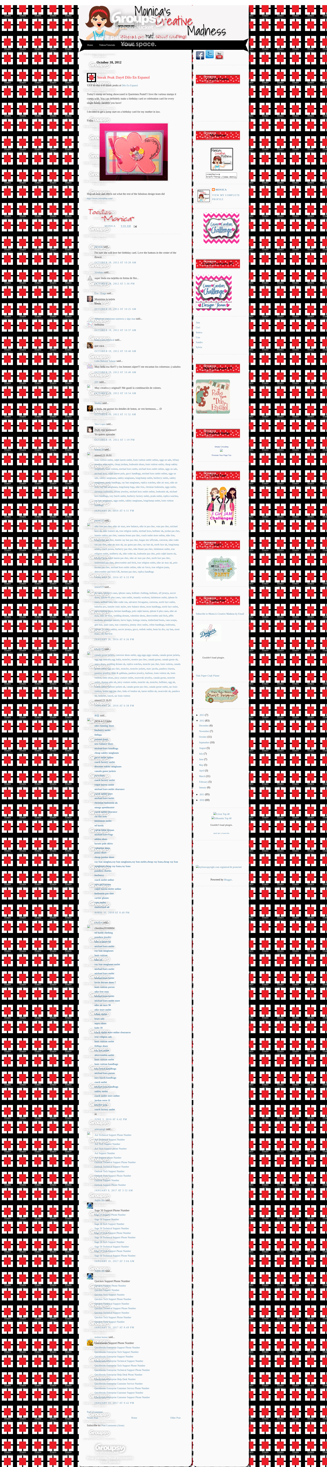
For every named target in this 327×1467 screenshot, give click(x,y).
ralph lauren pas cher (118, 558)
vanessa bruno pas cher (129, 535)
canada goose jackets (104, 655)
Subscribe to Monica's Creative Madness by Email (220, 614)
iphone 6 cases (110, 593)
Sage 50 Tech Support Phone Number (113, 1233)
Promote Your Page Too (221, 455)
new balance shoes (136, 606)
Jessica (199, 332)
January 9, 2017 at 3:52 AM (114, 1190)
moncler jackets (137, 668)
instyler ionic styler (116, 606)
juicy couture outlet (123, 677)
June (201, 759)
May (201, 765)
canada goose (154, 659)
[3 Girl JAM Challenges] (221, 524)
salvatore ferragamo (138, 602)
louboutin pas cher (146, 553)
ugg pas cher (113, 668)
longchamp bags (126, 487)
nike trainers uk (110, 531)
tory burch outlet (118, 496)
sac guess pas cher (132, 544)
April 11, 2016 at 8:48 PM (112, 912)
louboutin (170, 624)
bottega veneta (140, 620)
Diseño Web (225, 833)
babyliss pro (100, 606)
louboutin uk (162, 491)
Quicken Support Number (107, 1290)
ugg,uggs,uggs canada (147, 655)
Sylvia (199, 347)
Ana (198, 322)
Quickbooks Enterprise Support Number (114, 1356)
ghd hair (99, 624)
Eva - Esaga (100, 293)
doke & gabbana (119, 673)
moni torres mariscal (104, 340)
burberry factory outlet (138, 496)
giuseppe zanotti (111, 620)
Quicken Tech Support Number (110, 1294)
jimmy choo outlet (139, 624)
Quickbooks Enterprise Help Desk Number (115, 1379)
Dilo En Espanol (130, 85)
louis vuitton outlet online (145, 460)
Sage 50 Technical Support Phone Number (115, 1237)
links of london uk (131, 691)
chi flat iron (106, 634)
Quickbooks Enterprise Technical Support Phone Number (122, 1370)
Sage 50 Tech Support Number (109, 1224)
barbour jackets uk (116, 687)
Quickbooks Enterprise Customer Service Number (119, 1383)
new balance (132, 526)
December (204, 725)
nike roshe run (120, 602)
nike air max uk (115, 544)
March (202, 776)
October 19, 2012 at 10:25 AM (115, 309)
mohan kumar (101, 1337)
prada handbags (113, 482)
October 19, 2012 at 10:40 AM (115, 351)
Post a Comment (95, 1412)
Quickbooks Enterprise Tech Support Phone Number (120, 1365)
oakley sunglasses (107, 478)
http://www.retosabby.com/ (100, 198)
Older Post (175, 1418)
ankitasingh (100, 1129)
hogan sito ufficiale (148, 540)
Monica (110, 226)
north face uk (160, 544)
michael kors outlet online (151, 469)
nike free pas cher (103, 526)
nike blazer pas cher (142, 549)
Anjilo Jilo (100, 1200)
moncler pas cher (151, 664)
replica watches (148, 482)
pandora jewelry (102, 673)
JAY (97, 382)
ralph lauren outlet (123, 460)
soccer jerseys (124, 629)
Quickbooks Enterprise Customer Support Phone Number (122, 1397)
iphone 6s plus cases (110, 597)
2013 (202, 715)
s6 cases (98, 593)
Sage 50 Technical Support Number (112, 1228)
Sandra (199, 342)
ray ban (169, 629)
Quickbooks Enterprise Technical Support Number (119, 1361)
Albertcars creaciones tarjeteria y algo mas (115, 319)
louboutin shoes (136, 464)
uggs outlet (170, 487)
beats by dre (159, 629)
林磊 (97, 715)
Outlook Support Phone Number (110, 1185)
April (202, 770)
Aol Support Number (105, 1153)
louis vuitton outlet (104, 460)
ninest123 (99, 449)
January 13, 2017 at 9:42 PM (114, 1403)
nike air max (163, 482)
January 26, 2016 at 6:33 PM (114, 577)
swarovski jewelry (143, 677)
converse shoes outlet (126, 655)
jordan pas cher (172, 531)
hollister (153, 593)
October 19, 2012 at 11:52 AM (115, 414)
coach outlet (100, 687)
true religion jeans (160, 567)
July (201, 754)
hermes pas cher (128, 571)
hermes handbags (122, 611)
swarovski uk (164, 691)
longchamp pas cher (104, 540)
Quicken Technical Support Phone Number (115, 1308)
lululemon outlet (162, 549)
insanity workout (141, 597)
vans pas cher (162, 526)
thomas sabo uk (108, 682)
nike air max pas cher (140, 558)
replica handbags (146, 571)
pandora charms (166, 668)
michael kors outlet (128, 469)
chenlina (99, 922)
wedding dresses (121, 615)
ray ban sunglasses (130, 482)
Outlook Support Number (107, 1180)
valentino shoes (137, 615)
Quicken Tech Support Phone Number (113, 1299)
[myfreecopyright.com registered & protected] (219, 867)
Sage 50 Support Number (107, 1219)
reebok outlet (145, 629)
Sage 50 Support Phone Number (110, 1215)
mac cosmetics (122, 624)
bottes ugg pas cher (112, 691)
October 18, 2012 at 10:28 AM (115, 262)
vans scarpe (171, 620)
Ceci (198, 327)
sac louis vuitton (122, 696)
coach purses (108, 549)
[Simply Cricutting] (221, 451)
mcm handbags (153, 606)
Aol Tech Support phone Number (111, 1148)
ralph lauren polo (116, 473)
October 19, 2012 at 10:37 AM (115, 330)
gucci (135, 629)
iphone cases (124, 593)
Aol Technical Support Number (110, 1139)
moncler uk (143, 682)
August (203, 748)
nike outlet (108, 464)
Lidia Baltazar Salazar (105, 361)
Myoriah (99, 247)
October (203, 737)
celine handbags (156, 624)
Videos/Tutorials (107, 45)
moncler (126, 659)
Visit (207, 675)
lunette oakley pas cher (105, 535)
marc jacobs (152, 668)
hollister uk (157, 531)
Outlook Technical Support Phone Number (115, 1162)
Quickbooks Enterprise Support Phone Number (117, 1347)
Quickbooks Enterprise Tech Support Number (117, 1352)
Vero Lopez (100, 424)
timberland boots (156, 620)
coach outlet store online (153, 535)
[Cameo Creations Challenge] (221, 243)
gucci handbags (133, 473)
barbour (149, 673)
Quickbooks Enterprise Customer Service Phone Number (122, 1388)
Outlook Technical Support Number (112, 1166)
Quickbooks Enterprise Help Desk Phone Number (118, 1374)
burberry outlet (161, 478)
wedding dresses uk (116, 664)
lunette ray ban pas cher (126, 540)
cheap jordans (121, 464)
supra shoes (100, 664)
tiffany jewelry (121, 491)
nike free (140, 487)
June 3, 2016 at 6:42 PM (111, 1119)
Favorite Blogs (128, 45)
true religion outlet (128, 531)
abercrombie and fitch (125, 562)
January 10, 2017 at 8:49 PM (114, 1327)
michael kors (101, 473)
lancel (110, 696)
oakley (114, 629)
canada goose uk (170, 659)
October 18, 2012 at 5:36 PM (115, 283)
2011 (202, 794)
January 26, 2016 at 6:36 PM (114, 639)
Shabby (98, 403)
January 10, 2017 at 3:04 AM (114, 1261)
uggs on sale (165, 460)
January (203, 787)
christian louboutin (155, 487)
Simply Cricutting (221, 447)
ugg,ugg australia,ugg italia (108, 659)
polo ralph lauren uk (166, 553)
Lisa (198, 337)
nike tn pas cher (147, 526)
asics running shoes (104, 611)
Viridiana (99, 272)
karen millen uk (149, 691)
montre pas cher (139, 659)
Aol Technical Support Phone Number (113, 1135)
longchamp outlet (144, 478)
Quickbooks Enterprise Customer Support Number (119, 1392)
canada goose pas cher (137, 687)
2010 (202, 800)
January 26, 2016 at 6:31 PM (114, 510)
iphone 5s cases (102, 629)
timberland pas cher (104, 562)
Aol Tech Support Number (107, 1144)
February (203, 782)
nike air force (143, 567)
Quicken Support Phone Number (110, 1285)
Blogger (228, 879)
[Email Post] (134, 226)
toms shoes (108, 677)
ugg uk (171, 682)
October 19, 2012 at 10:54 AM (115, 393)
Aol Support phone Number (108, 1157)
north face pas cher (161, 558)
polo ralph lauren (140, 611)
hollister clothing (140, 593)
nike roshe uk (129, 553)
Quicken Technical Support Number (112, 1304)
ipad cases (108, 624)
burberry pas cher (123, 549)
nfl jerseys (164, 593)
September (204, 742)
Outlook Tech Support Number (109, 1171)
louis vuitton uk (161, 673)
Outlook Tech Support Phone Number (113, 1176)
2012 (202, 720)
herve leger (126, 620)
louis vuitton (112, 469)
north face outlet (167, 602)
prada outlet (156, 496)
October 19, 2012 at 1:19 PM (115, 440)
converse (163, 540)
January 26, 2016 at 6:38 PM (114, 705)
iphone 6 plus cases (159, 611)
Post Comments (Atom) (113, 1425)
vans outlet (127, 597)
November (204, 731)
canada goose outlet (158, 687)
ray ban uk (148, 544)
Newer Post (92, 1418)
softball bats (106, 602)
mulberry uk (115, 553)
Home (90, 45)
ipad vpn (217, 833)
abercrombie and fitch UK (107, 571)
